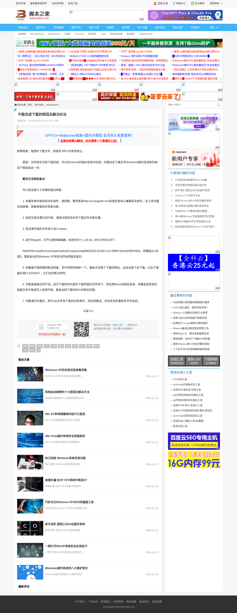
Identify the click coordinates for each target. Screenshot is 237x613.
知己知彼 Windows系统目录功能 (65, 458)
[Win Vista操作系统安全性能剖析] (30, 440)
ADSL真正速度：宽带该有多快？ (191, 307)
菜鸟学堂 (21, 3)
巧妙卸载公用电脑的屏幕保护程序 (191, 302)
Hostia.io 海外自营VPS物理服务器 (139, 56)
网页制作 (41, 27)
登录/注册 (163, 3)
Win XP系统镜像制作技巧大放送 (65, 414)
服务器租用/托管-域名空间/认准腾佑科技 (194, 74)
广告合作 (93, 601)
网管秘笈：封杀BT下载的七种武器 (191, 338)
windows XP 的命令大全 (187, 195)
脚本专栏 (76, 27)
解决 (96, 346)
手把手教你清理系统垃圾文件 (191, 185)
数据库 (110, 27)
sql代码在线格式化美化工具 (187, 400)
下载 (54, 346)
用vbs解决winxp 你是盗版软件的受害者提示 (198, 216)
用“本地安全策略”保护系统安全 (192, 206)
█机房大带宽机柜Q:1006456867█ (190, 56)
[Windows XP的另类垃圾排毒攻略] (30, 374)
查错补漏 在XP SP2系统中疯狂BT (66, 480)
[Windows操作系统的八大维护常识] (30, 572)
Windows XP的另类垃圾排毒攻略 (66, 369)
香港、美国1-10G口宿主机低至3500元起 (143, 65)
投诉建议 (144, 601)
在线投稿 (157, 601)
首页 (30, 105)
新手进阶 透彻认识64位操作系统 (65, 524)
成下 (47, 346)
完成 (39, 346)
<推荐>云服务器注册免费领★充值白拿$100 (41, 51)
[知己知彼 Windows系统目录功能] (30, 462)
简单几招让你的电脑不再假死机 (190, 318)
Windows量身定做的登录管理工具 (191, 328)
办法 (32, 350)
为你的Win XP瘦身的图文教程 (191, 211)
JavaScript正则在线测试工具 (187, 415)
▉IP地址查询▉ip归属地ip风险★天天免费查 (93, 60)
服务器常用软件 (38, 3)
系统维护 (131, 34)
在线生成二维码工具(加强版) (188, 421)
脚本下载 (94, 27)
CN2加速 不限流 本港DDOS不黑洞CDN (90, 51)
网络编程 (59, 27)
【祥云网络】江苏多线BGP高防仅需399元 (195, 69)
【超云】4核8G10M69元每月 (85, 74)
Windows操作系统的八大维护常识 (66, 568)
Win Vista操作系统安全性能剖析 (65, 436)
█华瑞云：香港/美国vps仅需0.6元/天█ (141, 74)
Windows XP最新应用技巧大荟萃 (190, 312)
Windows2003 (37, 34)
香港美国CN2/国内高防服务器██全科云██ (41, 78)
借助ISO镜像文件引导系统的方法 (193, 221)
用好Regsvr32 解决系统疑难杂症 (191, 333)
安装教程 (22, 34)
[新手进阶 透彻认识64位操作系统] (30, 528)
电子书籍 (142, 27)
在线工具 (73, 3)
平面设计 (195, 27)
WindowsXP (54, 34)
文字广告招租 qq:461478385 (136, 51)
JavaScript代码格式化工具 (186, 384)
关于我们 (80, 601)
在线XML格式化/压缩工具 (187, 389)
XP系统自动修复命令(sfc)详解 (191, 180)
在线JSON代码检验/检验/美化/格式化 (192, 410)
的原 (68, 346)
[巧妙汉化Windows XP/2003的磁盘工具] (30, 506)
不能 (25, 346)
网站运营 (178, 27)
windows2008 (146, 34)
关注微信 (200, 3)
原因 (75, 346)
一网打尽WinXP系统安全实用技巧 (66, 546)
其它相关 (92, 34)
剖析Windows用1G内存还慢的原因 (193, 200)
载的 (61, 346)
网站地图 (131, 601)
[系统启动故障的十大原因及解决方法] (30, 396)
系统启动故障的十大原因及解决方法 (67, 392)
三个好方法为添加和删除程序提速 (191, 349)
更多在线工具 (180, 426)
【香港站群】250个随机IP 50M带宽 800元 (92, 65)
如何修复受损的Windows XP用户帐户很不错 (198, 226)
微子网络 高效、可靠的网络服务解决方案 (143, 69)
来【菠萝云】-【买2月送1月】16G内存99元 (41, 56)
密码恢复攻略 (116, 34)
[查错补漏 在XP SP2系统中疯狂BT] (30, 484)
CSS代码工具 (180, 379)
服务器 (125, 27)
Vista (103, 34)
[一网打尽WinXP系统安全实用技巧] (30, 550)
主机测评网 (57, 3)
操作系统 (160, 27)
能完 (32, 346)
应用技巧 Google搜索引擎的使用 (190, 323)
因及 (82, 346)
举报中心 (181, 3)
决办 (25, 350)
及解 (89, 346)
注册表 (67, 34)
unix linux (79, 34)
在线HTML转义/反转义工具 (187, 405)
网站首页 (23, 27)
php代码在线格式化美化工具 (188, 395)
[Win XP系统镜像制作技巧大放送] (30, 418)
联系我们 (106, 601)
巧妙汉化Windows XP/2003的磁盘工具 (69, 502)
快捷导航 (215, 3)
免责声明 (118, 601)
